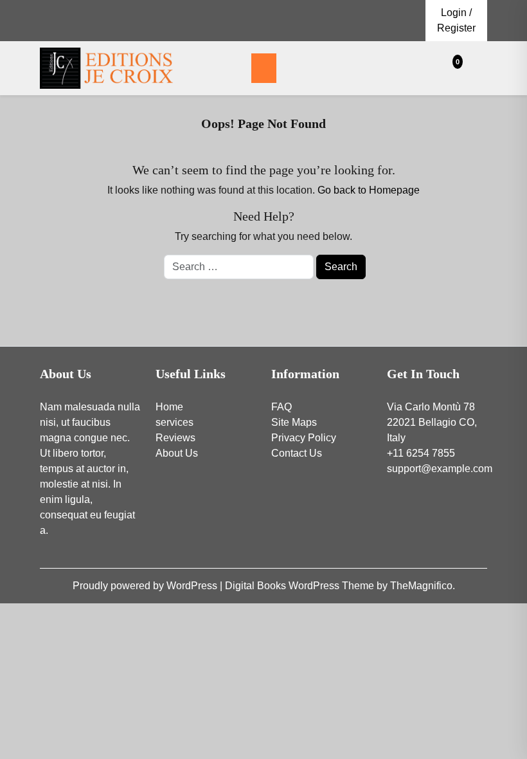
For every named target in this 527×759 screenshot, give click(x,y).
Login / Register (456, 20)
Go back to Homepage (368, 190)
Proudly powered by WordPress (146, 585)
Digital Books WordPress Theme (301, 585)
